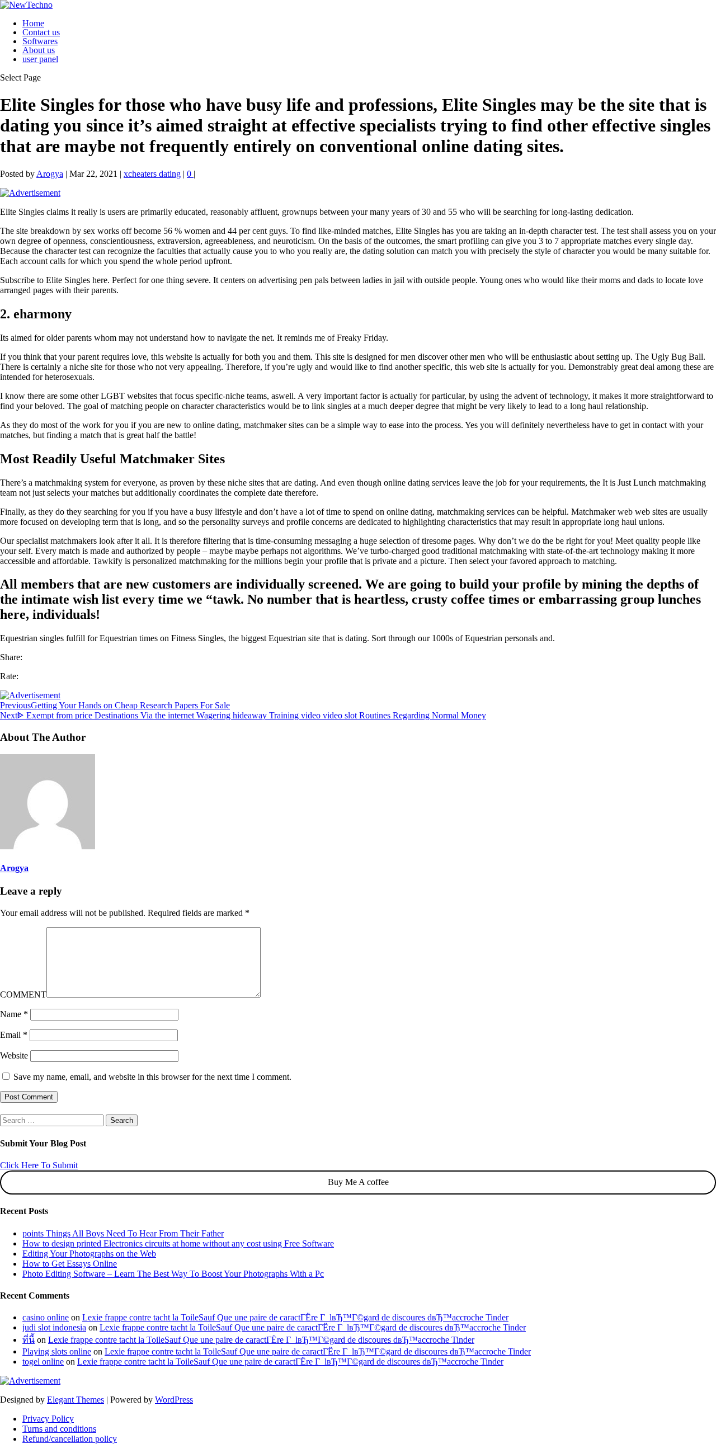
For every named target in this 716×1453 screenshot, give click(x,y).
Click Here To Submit (39, 1165)
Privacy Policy (48, 1418)
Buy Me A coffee (358, 1182)
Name (14, 1014)
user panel (40, 59)
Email (13, 1035)
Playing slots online (56, 1351)
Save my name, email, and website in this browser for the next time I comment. (152, 1076)
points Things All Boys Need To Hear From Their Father (123, 1233)
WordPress (174, 1399)
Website (14, 1055)
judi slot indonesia (54, 1327)
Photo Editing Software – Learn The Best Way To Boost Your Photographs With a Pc (173, 1273)
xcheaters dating (152, 173)
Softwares (40, 41)
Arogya (49, 173)
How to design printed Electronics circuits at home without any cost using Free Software (178, 1243)
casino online (45, 1317)
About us (38, 50)
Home (33, 23)
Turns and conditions (59, 1428)
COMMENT (23, 994)
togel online (43, 1361)
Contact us (41, 32)
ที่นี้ (28, 1339)
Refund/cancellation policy (69, 1438)
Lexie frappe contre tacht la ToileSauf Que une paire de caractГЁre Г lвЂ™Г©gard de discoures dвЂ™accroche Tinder (295, 1317)
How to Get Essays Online (69, 1263)
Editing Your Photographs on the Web (89, 1253)
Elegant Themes (75, 1399)
